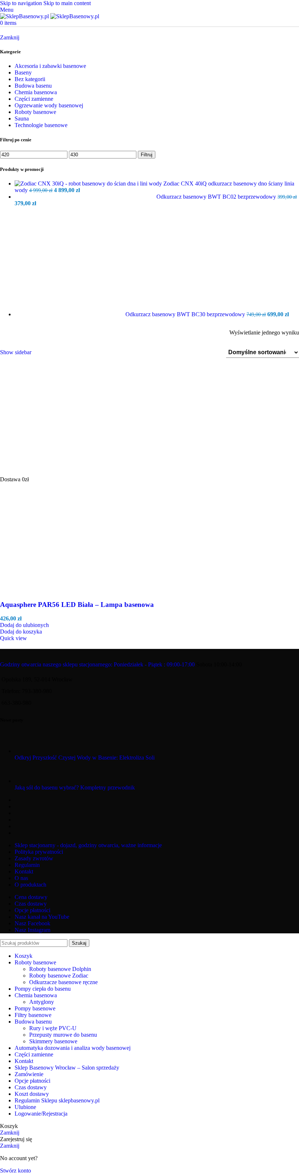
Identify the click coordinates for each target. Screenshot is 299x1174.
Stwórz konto (15, 1170)
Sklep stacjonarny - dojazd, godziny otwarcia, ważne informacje (88, 845)
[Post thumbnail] (28, 751)
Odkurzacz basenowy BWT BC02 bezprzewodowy (216, 197)
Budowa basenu (33, 86)
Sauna (22, 118)
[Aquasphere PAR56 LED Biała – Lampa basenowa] (54, 473)
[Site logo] (25, 16)
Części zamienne (34, 99)
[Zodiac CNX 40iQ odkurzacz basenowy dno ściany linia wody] (89, 183)
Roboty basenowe (35, 112)
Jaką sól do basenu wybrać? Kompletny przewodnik (75, 787)
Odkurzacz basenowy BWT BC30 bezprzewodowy (185, 314)
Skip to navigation (21, 3)
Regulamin (27, 865)
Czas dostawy (31, 903)
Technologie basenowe (41, 125)
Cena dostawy (31, 897)
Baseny (23, 72)
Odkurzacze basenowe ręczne (63, 982)
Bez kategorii (30, 79)
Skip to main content (67, 3)
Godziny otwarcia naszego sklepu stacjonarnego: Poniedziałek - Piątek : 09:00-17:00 (97, 664)
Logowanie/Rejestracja (41, 1113)
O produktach (30, 885)
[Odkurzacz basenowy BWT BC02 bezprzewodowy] (85, 197)
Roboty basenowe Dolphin (60, 969)
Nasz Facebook (32, 923)
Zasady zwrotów (34, 858)
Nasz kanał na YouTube (42, 917)
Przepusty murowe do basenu (63, 1035)
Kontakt (24, 871)
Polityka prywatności (39, 852)
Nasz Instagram (32, 930)
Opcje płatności (32, 910)
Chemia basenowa (36, 92)
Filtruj (146, 154)
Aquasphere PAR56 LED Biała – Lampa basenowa (77, 604)
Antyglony (41, 1002)
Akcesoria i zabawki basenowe (50, 66)
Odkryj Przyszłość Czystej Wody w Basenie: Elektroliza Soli (85, 757)
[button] (21, 631)
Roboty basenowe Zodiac (58, 975)
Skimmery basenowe (53, 1041)
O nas (21, 878)
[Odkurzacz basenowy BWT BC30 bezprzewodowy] (70, 314)
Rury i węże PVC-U (53, 1028)
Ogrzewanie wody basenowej (49, 105)
